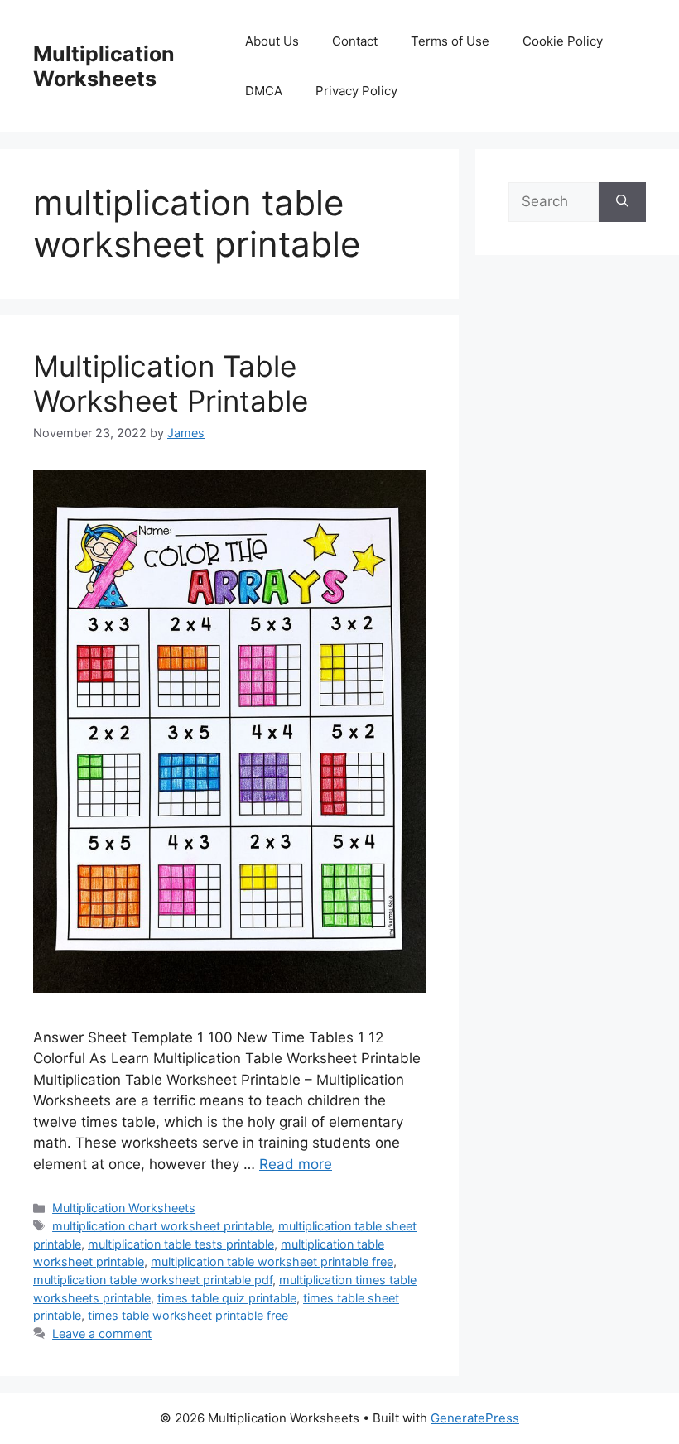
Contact (355, 41)
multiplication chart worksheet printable (162, 1226)
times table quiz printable (226, 1298)
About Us (272, 41)
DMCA (263, 91)
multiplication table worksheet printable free (272, 1261)
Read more (295, 1164)
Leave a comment (102, 1333)
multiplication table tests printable (181, 1244)
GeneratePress (475, 1418)
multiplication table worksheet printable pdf (152, 1280)
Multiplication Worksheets (104, 66)
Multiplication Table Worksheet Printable (170, 383)
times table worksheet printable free (188, 1315)
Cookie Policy (562, 41)
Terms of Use (450, 41)
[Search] (622, 202)
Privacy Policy (356, 91)
